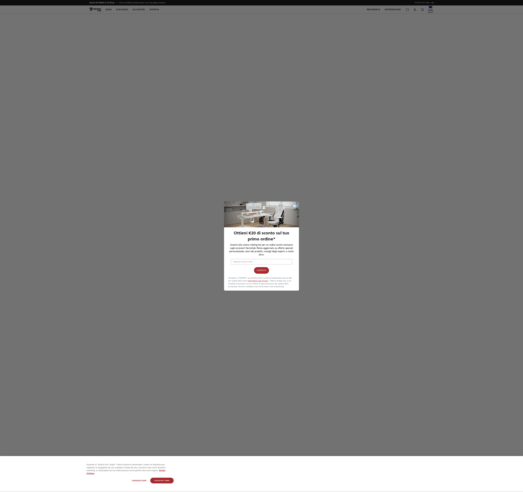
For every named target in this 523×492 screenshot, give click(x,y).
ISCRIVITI (261, 270)
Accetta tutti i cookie (161, 480)
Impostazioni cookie (139, 480)
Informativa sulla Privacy (258, 281)
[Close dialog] (294, 206)
